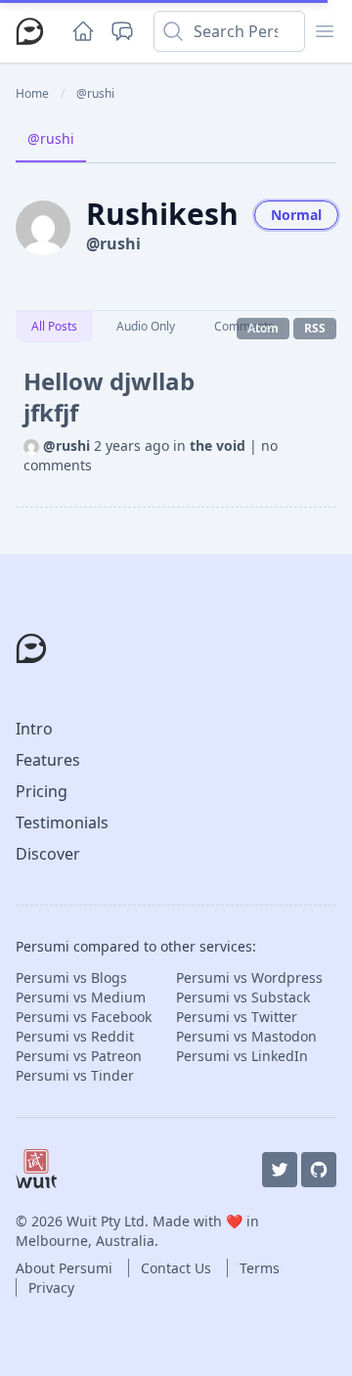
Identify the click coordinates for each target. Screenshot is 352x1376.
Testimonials (62, 822)
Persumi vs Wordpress (249, 977)
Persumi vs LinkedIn (242, 1055)
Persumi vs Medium (81, 997)
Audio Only (145, 326)
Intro (34, 728)
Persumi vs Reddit (75, 1036)
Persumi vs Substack (243, 997)
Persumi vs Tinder (75, 1075)
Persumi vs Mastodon (246, 1036)
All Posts (54, 326)
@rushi (50, 138)
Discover (48, 854)
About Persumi (66, 1268)
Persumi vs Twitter (236, 1016)
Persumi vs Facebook (84, 1016)
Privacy (51, 1287)
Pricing (41, 791)
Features (48, 760)
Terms (260, 1268)
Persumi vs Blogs (71, 977)
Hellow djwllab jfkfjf (109, 396)
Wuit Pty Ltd (105, 1221)
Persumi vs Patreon (79, 1055)
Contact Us (178, 1268)
